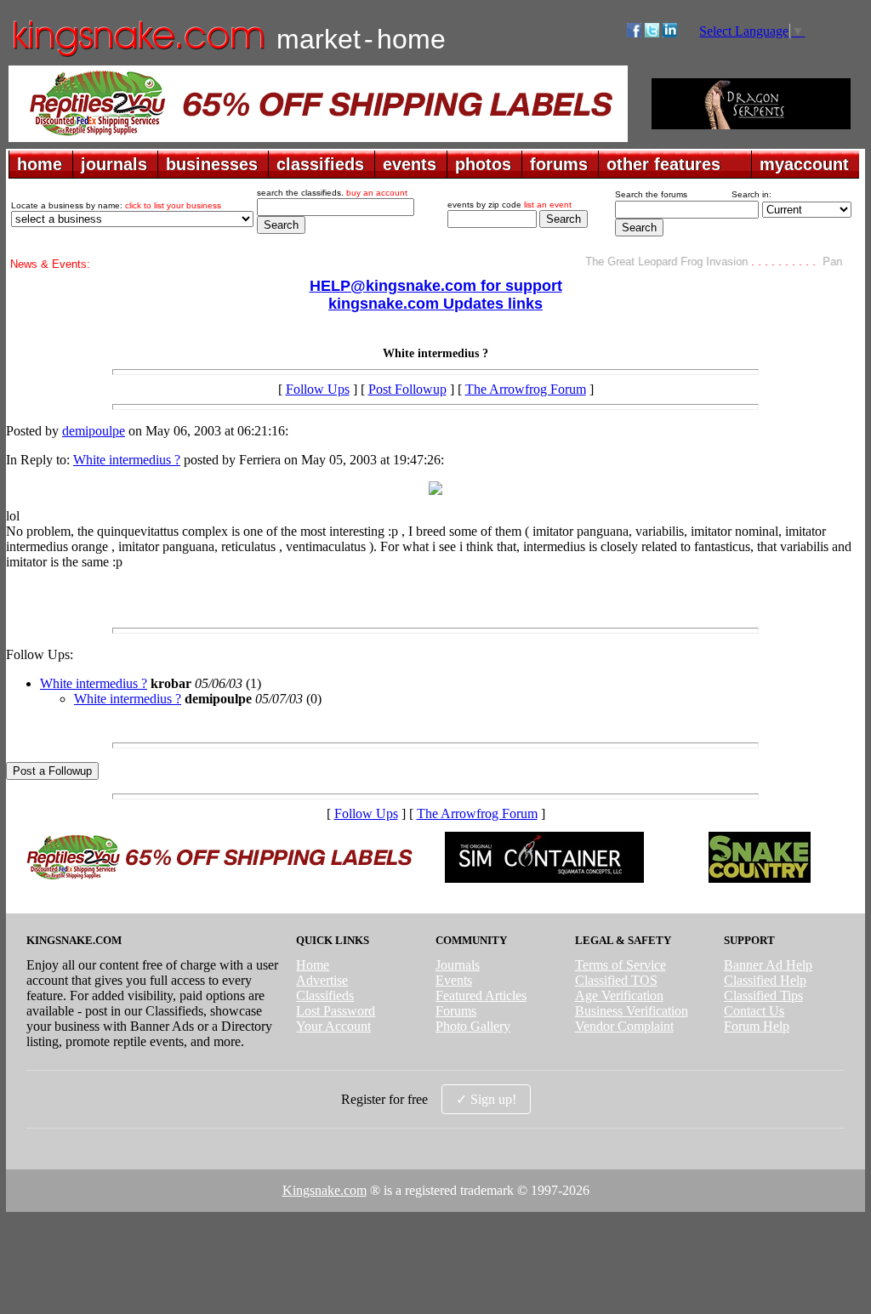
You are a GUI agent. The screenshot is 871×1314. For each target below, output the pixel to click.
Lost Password (335, 1011)
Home (312, 965)
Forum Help (756, 1026)
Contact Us (754, 1011)
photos (483, 164)
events (409, 164)
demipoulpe (93, 431)
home (39, 164)
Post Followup (407, 389)
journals (114, 164)
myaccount (804, 164)
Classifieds (325, 995)
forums (559, 164)
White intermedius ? (126, 459)
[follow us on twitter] (652, 33)
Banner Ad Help (768, 965)
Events (454, 980)
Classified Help (765, 980)
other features (663, 164)
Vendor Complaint (624, 1026)
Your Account (333, 1026)
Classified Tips (763, 995)
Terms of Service (620, 965)
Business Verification (631, 1011)
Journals (458, 965)
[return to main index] (137, 55)
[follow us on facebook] (634, 33)
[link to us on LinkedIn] (670, 33)
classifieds (320, 164)
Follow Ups (318, 389)
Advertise (322, 980)
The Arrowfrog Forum (525, 389)
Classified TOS (616, 980)
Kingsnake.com (324, 1190)
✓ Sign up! (486, 1099)
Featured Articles (481, 995)
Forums (456, 1011)
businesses (212, 164)
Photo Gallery (473, 1026)
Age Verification (619, 995)
